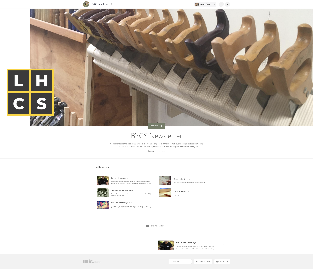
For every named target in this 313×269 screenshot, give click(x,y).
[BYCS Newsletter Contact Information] (111, 4)
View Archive (205, 261)
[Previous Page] (221, 4)
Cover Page (205, 4)
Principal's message (186, 243)
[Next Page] (227, 4)
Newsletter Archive (157, 226)
